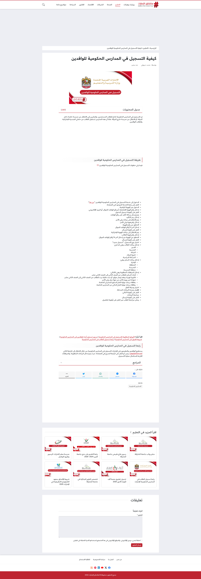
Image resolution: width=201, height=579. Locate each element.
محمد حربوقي (145, 65)
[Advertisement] (100, 26)
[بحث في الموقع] (43, 4)
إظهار (63, 109)
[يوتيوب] (102, 567)
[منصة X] (105, 567)
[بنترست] (95, 567)
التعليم (145, 48)
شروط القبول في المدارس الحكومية (128, 339)
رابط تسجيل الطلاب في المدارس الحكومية (98, 339)
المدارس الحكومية (135, 386)
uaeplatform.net (136, 353)
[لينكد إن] (98, 567)
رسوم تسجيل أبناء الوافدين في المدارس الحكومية (78, 337)
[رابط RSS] (91, 567)
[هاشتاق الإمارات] (148, 5)
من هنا (91, 202)
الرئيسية (153, 48)
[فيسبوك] (109, 567)
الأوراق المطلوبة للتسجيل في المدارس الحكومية (117, 337)
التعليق (139, 515)
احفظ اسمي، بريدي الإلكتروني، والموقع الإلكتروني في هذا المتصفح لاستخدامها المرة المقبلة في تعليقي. (106, 540)
